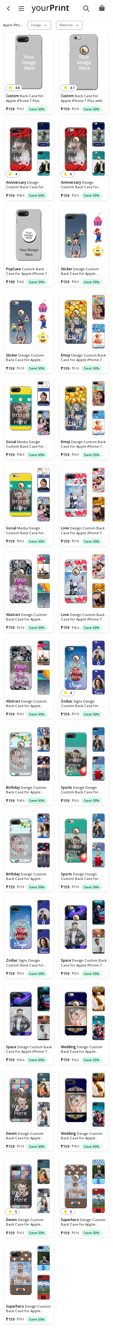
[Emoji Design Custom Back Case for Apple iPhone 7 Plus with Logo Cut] (83, 322)
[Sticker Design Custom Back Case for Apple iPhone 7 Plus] (83, 235)
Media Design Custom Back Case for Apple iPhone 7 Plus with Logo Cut (26, 530)
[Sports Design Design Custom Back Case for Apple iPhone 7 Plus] (83, 754)
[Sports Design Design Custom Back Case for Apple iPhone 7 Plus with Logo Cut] (83, 840)
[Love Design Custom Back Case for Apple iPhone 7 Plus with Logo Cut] (83, 581)
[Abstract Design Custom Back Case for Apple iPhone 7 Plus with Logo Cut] (29, 581)
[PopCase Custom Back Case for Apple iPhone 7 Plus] (29, 235)
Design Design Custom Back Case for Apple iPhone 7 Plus (80, 789)
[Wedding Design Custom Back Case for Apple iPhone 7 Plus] (83, 1100)
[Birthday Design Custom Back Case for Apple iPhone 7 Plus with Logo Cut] (29, 754)
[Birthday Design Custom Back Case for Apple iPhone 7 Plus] (29, 840)
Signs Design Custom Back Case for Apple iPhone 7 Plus (25, 962)
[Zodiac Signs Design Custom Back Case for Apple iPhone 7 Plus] (29, 927)
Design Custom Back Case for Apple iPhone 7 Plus (25, 184)
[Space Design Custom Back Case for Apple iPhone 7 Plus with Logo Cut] (83, 927)
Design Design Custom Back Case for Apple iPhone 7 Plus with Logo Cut (81, 876)
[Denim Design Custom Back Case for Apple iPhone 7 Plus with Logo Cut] (29, 1100)
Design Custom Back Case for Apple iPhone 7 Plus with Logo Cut (81, 184)
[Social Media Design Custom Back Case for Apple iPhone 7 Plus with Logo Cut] (29, 494)
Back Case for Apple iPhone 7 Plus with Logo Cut (81, 98)
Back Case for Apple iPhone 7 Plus (24, 98)
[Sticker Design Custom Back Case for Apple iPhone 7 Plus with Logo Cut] (29, 322)
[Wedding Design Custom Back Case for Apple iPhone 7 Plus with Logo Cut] (83, 1013)
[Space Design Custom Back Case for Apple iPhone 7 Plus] (29, 1013)
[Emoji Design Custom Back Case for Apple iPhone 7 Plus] (83, 408)
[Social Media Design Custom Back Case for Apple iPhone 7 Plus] (29, 408)
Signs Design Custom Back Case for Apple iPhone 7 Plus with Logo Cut (81, 703)
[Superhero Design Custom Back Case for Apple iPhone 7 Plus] (29, 1272)
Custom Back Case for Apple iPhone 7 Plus (26, 271)
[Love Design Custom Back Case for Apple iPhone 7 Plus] (83, 494)
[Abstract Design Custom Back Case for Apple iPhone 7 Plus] (29, 667)
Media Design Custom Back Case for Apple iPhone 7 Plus (25, 444)
